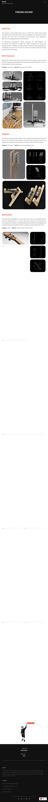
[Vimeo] (29, 798)
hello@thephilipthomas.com (9, 786)
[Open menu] (45, 2)
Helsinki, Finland (6, 791)
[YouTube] (26, 798)
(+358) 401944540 (7, 789)
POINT (4, 2)
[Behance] (18, 798)
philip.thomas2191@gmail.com (10, 783)
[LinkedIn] (21, 798)
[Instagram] (24, 798)
